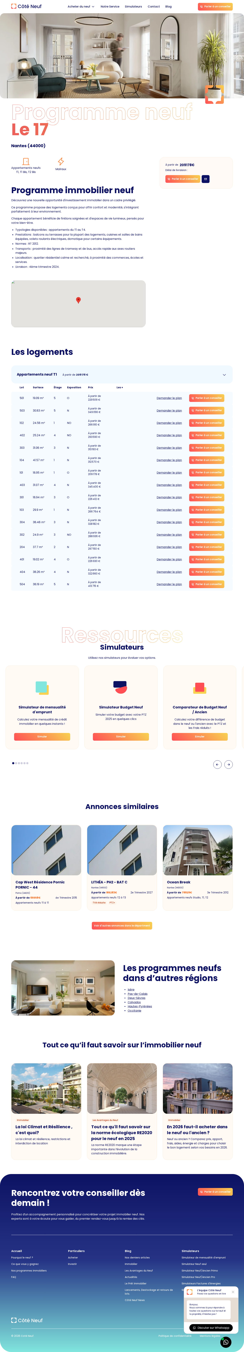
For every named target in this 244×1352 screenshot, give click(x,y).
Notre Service (110, 6)
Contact (154, 6)
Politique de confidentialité (175, 1336)
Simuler (42, 736)
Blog (168, 6)
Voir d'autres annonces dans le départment (122, 925)
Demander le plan (169, 398)
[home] (26, 6)
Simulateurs (133, 6)
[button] (81, 7)
